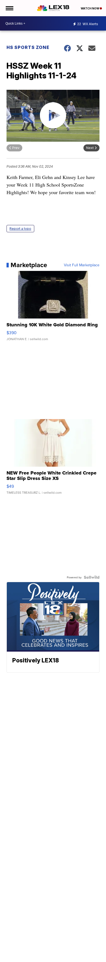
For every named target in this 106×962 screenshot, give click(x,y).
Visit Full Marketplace (81, 265)
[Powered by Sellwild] (91, 577)
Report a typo (20, 229)
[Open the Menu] (9, 8)
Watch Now (90, 8)
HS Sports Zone (28, 47)
